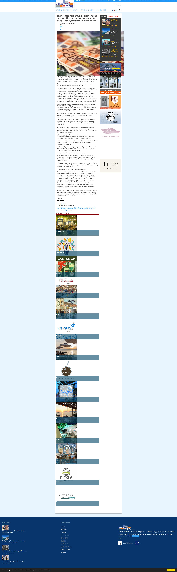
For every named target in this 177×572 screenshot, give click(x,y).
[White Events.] (110, 131)
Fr (116, 10)
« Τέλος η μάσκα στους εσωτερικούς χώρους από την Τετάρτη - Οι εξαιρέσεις (75, 207)
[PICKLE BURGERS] (66, 474)
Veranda (58, 294)
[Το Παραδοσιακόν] (66, 225)
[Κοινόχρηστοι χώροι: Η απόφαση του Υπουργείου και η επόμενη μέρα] (106, 31)
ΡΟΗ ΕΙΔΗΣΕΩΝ (102, 10)
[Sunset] (66, 349)
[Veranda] (66, 287)
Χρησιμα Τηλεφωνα (66, 547)
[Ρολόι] (66, 308)
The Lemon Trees (60, 252)
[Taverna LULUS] (66, 453)
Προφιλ (63, 526)
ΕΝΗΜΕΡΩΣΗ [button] (66, 10)
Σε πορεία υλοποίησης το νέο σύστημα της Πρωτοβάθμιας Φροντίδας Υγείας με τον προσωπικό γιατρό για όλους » (76, 208)
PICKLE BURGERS (60, 481)
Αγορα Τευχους (65, 535)
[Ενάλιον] (66, 391)
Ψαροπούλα (59, 335)
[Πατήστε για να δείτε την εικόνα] (90, 53)
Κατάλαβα (171, 570)
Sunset (58, 356)
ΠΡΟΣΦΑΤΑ (103, 16)
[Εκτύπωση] (60, 27)
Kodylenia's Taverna (60, 418)
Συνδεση (116, 4)
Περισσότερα (47, 570)
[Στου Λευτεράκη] (66, 495)
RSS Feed (63, 553)
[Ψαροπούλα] (66, 329)
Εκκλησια (104, 46)
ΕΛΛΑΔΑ (116, 16)
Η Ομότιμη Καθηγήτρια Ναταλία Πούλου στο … (14, 530)
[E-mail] (60, 29)
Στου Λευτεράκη (60, 502)
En (114, 10)
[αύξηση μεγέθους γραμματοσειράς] (60, 26)
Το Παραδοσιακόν (60, 231)
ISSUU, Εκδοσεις (65, 550)
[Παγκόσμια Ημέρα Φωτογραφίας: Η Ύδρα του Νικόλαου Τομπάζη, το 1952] (106, 52)
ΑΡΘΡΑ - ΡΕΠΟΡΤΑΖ (106, 35)
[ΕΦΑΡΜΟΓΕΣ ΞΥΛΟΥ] (110, 102)
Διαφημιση (64, 529)
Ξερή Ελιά (58, 273)
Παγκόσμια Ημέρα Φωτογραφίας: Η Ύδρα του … (14, 551)
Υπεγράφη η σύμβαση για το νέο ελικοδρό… (13, 561)
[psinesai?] (66, 370)
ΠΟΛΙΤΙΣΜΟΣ (104, 25)
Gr (112, 10)
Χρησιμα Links (65, 544)
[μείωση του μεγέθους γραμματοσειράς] (61, 26)
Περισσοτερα (135, 536)
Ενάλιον (58, 398)
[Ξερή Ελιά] (66, 266)
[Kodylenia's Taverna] (66, 412)
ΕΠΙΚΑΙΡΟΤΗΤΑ (62, 204)
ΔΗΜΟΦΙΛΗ (110, 16)
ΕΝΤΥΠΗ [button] (92, 10)
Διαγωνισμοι (64, 538)
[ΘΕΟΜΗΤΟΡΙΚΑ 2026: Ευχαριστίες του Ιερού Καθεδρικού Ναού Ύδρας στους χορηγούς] (106, 42)
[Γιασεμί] (66, 432)
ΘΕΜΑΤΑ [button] (75, 10)
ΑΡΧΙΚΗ (58, 10)
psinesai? (58, 377)
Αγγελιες (63, 532)
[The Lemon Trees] (66, 245)
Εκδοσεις (63, 541)
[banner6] (110, 165)
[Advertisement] (94, 5)
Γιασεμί (58, 439)
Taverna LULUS (59, 460)
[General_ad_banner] (110, 117)
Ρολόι (57, 314)
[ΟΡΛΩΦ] (110, 80)
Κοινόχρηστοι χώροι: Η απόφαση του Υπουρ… (14, 541)
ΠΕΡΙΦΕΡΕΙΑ (84, 10)
